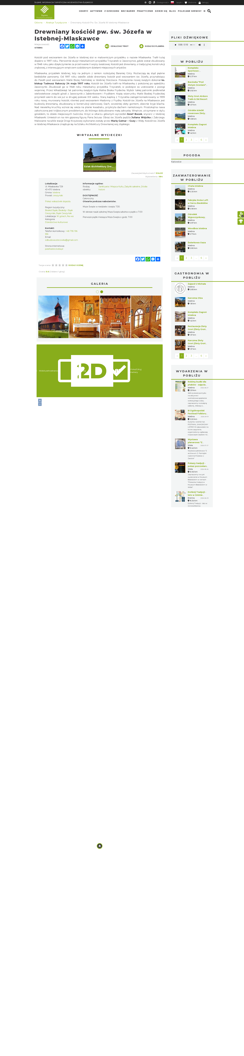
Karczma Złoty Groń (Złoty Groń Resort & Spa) (197, 361)
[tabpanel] (99, 158)
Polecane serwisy (190, 11)
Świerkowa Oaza (197, 260)
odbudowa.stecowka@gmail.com (61, 240)
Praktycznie (145, 11)
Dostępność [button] (162, 2)
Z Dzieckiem (111, 11)
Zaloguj (204, 2)
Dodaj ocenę (75, 265)
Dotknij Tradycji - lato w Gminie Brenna (197, 513)
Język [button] (178, 2)
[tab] (97, 291)
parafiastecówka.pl (54, 249)
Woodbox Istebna (197, 246)
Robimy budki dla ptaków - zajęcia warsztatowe (197, 402)
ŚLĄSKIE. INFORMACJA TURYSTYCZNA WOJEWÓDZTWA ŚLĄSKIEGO (63, 2)
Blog (172, 11)
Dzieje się (161, 11)
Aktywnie (96, 11)
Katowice (192, 170)
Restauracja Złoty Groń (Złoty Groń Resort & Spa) (197, 347)
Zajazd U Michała (197, 301)
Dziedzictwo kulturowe (56, 222)
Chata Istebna (195, 204)
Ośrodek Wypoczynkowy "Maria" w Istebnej (197, 235)
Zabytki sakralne (132, 186)
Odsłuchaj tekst (119, 46)
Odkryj (83, 11)
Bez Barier (128, 11)
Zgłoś (159, 173)
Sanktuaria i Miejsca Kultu (111, 186)
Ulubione (192, 2)
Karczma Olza (195, 316)
